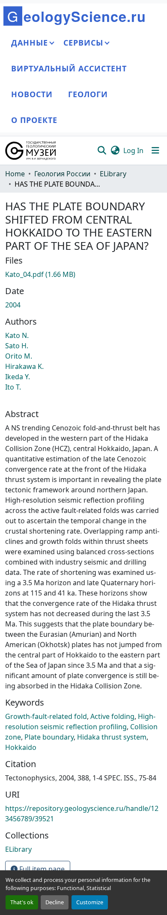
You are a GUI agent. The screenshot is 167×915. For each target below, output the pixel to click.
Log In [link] (133, 150)
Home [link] (15, 173)
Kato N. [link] (17, 335)
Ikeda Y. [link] (17, 376)
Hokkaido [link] (20, 747)
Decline (54, 902)
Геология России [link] (62, 173)
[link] (83, 274)
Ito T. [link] (13, 387)
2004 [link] (13, 305)
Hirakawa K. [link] (24, 366)
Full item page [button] (41, 869)
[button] (31, 150)
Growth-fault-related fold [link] (46, 716)
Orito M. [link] (18, 356)
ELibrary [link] (113, 173)
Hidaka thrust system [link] (111, 737)
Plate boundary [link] (49, 737)
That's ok (21, 902)
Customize (89, 902)
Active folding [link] (112, 716)
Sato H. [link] (16, 345)
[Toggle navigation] (155, 150)
